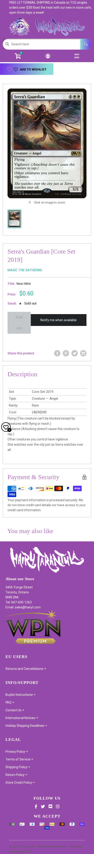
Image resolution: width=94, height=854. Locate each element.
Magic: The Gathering (25, 270)
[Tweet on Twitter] (74, 353)
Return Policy (14, 775)
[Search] (85, 44)
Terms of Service (17, 759)
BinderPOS (24, 851)
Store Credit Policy (18, 782)
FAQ (8, 702)
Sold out (19, 322)
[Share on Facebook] (57, 353)
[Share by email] (83, 353)
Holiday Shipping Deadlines (24, 725)
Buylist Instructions (19, 694)
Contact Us (13, 710)
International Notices (20, 718)
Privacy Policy (15, 751)
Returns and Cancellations (24, 669)
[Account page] (47, 56)
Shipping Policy (16, 767)
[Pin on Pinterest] (66, 353)
